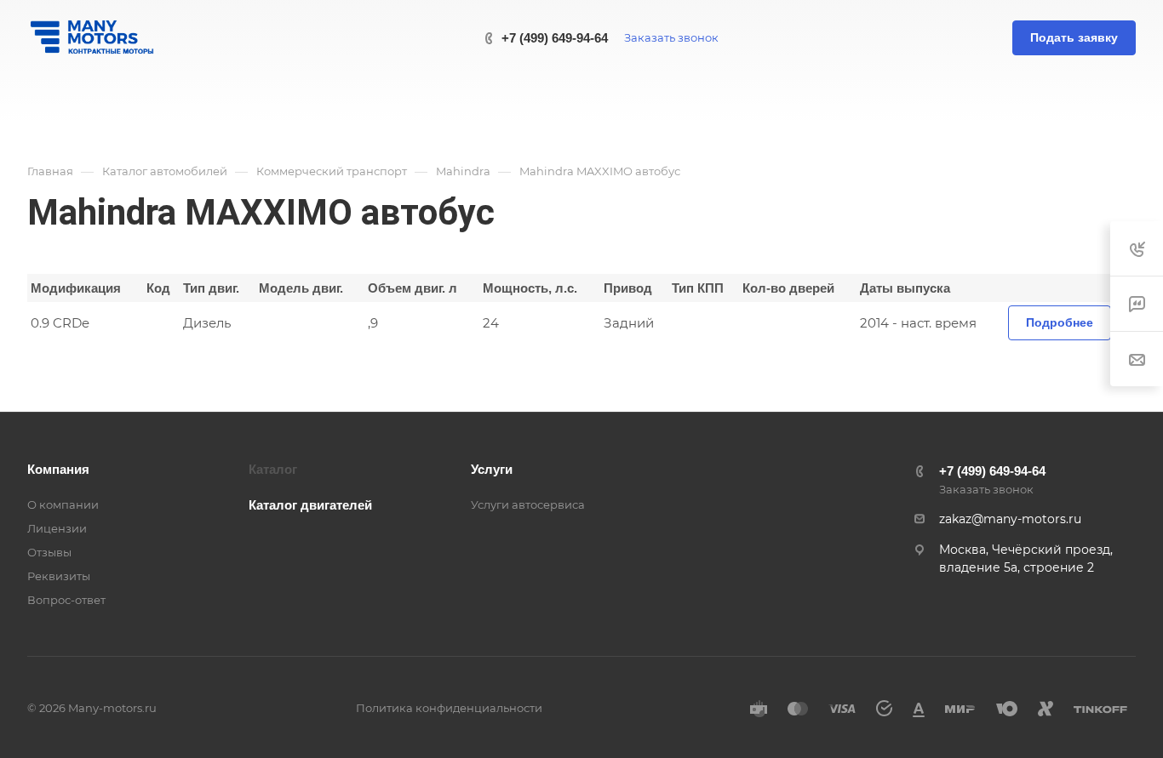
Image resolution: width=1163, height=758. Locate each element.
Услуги (492, 469)
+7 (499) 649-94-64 (554, 38)
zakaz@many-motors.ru (1010, 519)
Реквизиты (58, 576)
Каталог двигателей (310, 505)
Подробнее (1059, 322)
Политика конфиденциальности (449, 708)
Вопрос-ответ (66, 600)
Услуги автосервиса (528, 504)
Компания (58, 469)
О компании (63, 504)
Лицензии (57, 528)
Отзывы (49, 552)
